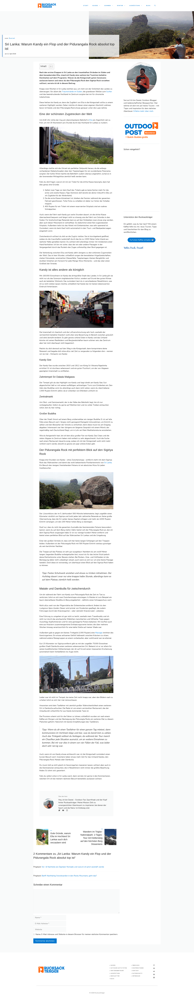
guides (113, 965)
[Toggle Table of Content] (49, 66)
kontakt (135, 970)
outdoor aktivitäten (119, 968)
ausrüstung (115, 973)
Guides (95, 5)
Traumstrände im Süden (72, 91)
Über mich (135, 965)
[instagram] (154, 965)
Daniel (12, 38)
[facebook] (154, 974)
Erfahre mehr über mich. (143, 111)
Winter (120, 5)
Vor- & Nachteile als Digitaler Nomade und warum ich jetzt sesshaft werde (73, 867)
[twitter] (154, 971)
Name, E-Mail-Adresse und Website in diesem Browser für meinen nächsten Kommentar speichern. (77, 934)
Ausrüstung (134, 5)
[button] (155, 6)
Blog (148, 5)
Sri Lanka (108, 462)
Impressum (136, 976)
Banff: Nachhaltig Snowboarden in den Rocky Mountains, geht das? (69, 876)
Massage (98, 632)
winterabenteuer (117, 970)
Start (85, 5)
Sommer (107, 5)
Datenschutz (137, 973)
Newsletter (115, 976)
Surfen (109, 91)
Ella (90, 120)
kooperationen (138, 968)
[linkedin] (154, 977)
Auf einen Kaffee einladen (140, 240)
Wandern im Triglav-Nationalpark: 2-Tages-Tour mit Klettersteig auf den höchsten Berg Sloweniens (91, 837)
